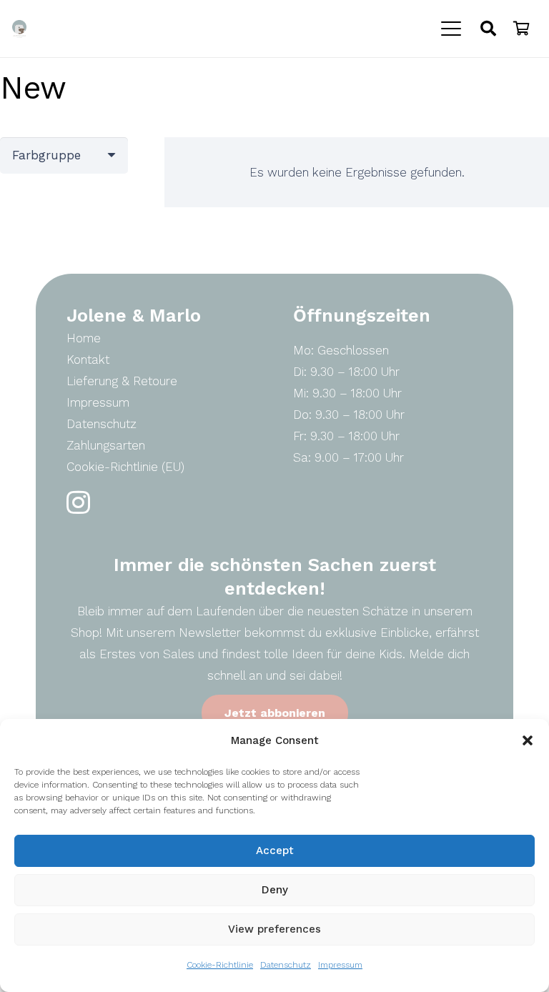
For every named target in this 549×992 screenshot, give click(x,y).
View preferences (274, 929)
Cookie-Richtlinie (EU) (125, 467)
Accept (275, 850)
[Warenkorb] (521, 28)
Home (83, 338)
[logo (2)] (19, 29)
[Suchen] (488, 28)
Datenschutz (285, 965)
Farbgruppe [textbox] (46, 155)
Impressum (340, 965)
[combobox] (64, 155)
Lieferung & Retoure (121, 381)
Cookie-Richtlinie (220, 965)
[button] (527, 740)
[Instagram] (78, 503)
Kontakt (87, 359)
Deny (275, 889)
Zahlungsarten (105, 445)
